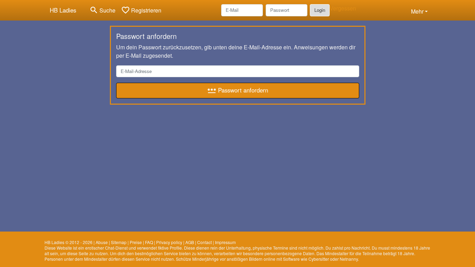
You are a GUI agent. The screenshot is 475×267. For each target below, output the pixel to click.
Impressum (225, 242)
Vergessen (343, 8)
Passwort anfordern (237, 90)
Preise (136, 242)
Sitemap (119, 242)
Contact (204, 242)
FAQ (149, 242)
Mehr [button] (417, 11)
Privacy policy (169, 242)
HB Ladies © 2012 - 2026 (68, 242)
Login (319, 10)
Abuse (102, 242)
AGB (189, 242)
